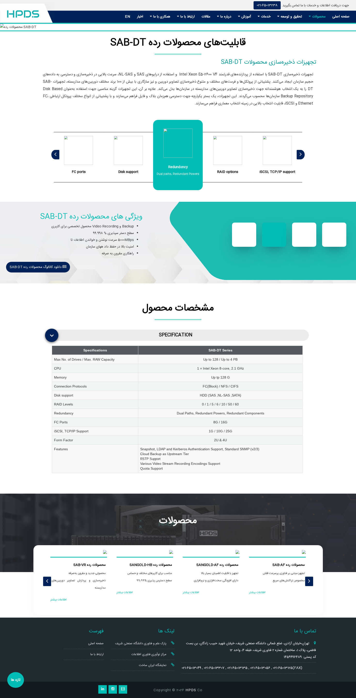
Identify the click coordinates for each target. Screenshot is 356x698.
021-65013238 (267, 5)
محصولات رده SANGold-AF (217, 565)
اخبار (140, 17)
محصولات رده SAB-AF (288, 565)
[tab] (179, 335)
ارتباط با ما (187, 17)
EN (127, 17)
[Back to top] (347, 676)
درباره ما (225, 17)
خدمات (265, 17)
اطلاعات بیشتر (257, 592)
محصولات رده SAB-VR (89, 565)
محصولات (318, 17)
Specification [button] (175, 335)
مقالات (205, 17)
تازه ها (15, 680)
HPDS (191, 690)
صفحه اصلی (340, 17)
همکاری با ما (161, 17)
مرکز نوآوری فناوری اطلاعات (149, 654)
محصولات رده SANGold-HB (151, 565)
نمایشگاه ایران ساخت (153, 665)
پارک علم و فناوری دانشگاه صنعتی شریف (141, 643)
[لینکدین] (102, 689)
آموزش (245, 17)
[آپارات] (123, 689)
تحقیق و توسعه (290, 17)
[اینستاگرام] (112, 689)
